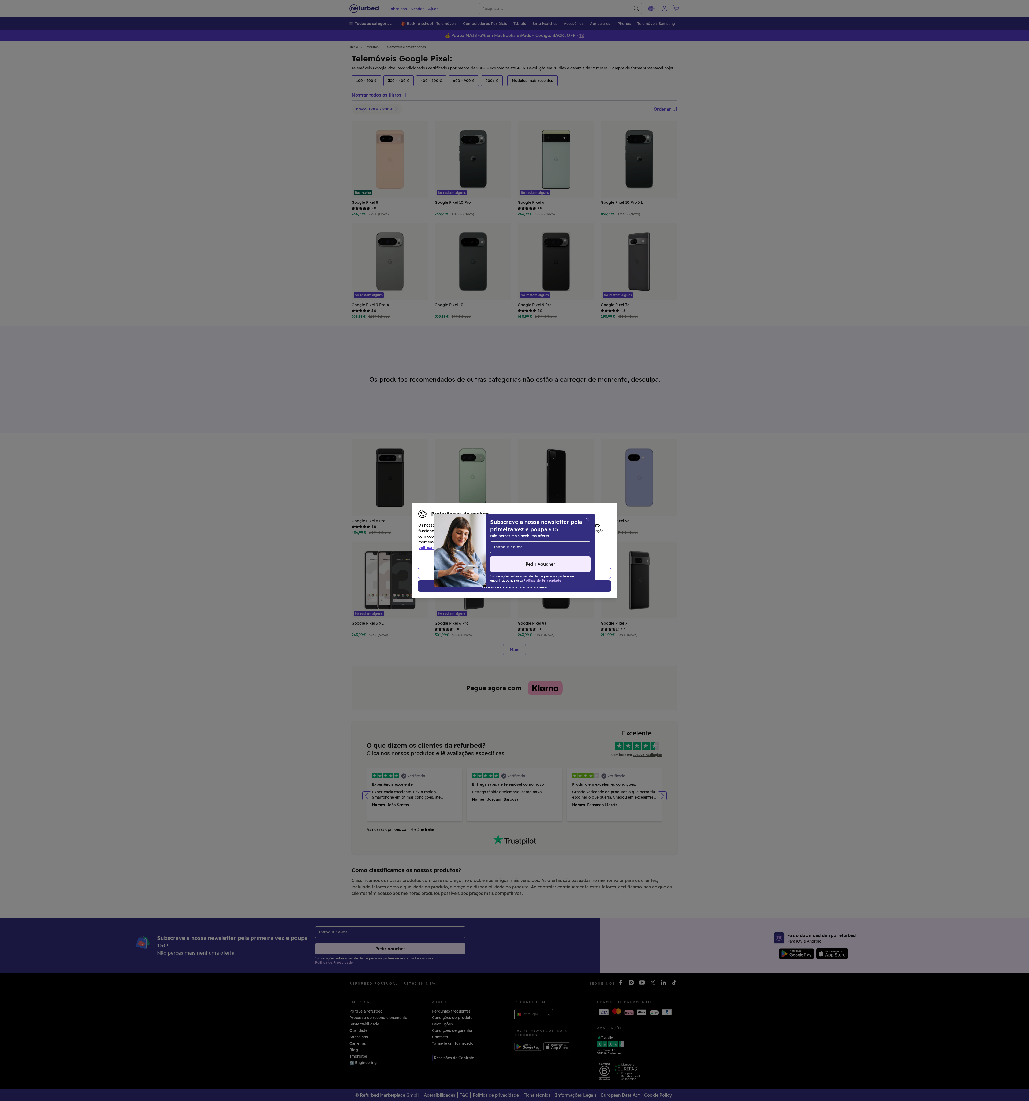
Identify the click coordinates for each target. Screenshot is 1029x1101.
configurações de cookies (548, 536)
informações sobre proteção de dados (496, 542)
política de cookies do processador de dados (459, 547)
